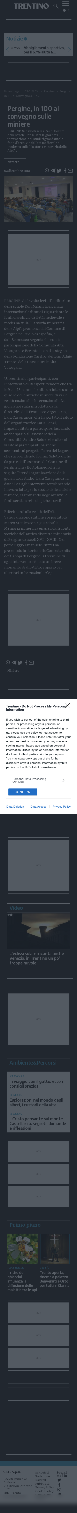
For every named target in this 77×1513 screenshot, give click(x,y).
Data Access (38, 806)
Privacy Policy (62, 806)
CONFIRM (23, 792)
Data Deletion (15, 806)
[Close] (69, 707)
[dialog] (38, 756)
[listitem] (38, 780)
